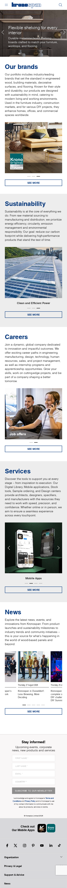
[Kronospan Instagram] (24, 845)
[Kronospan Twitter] (15, 845)
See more (33, 183)
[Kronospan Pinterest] (33, 845)
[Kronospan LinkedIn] (50, 845)
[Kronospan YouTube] (42, 845)
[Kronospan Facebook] (7, 845)
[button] (2, 28)
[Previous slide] (9, 147)
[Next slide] (58, 147)
